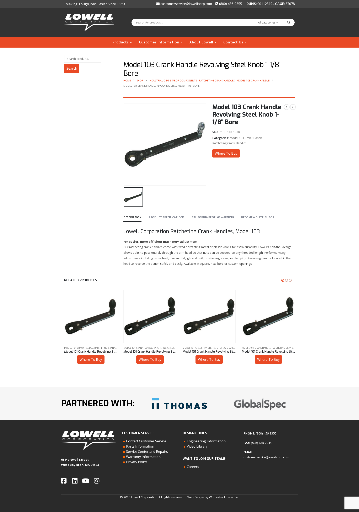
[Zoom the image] (179, 397)
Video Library (197, 446)
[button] (283, 280)
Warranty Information (143, 456)
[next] (293, 107)
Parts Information (140, 446)
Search (71, 68)
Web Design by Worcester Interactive (213, 497)
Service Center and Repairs (147, 451)
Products (120, 42)
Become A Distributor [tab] (257, 217)
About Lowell (201, 42)
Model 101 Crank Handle (78, 347)
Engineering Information (206, 441)
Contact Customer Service (146, 441)
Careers (193, 466)
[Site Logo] (89, 22)
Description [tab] (132, 217)
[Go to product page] (90, 316)
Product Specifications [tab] (166, 217)
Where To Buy (226, 153)
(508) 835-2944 (261, 443)
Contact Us (233, 42)
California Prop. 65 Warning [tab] (213, 217)
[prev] (287, 107)
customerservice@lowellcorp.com (186, 3)
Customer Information (159, 42)
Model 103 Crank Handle (246, 138)
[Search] (289, 22)
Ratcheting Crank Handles (229, 143)
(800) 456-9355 (230, 3)
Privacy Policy (136, 462)
